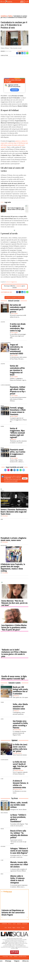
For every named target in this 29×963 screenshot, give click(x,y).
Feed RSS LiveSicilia (22, 956)
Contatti (10, 956)
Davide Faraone (18, 753)
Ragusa (14, 927)
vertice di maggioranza (11, 282)
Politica (10, 16)
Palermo (9, 923)
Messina (9, 927)
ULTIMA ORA (4, 923)
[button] (2, 917)
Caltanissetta (24, 923)
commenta (18, 286)
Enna (6, 927)
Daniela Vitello (17, 729)
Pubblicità (15, 956)
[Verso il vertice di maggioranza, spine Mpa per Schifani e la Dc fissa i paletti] (13, 208)
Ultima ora (21, 961)
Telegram (12, 961)
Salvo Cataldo (8, 51)
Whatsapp (4, 961)
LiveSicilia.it (4, 16)
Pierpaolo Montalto (18, 770)
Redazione (13, 439)
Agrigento (19, 923)
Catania (14, 923)
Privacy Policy (5, 956)
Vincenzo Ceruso (18, 789)
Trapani (22, 927)
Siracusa (18, 927)
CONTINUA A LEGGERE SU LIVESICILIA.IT (14, 297)
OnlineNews (5, 516)
